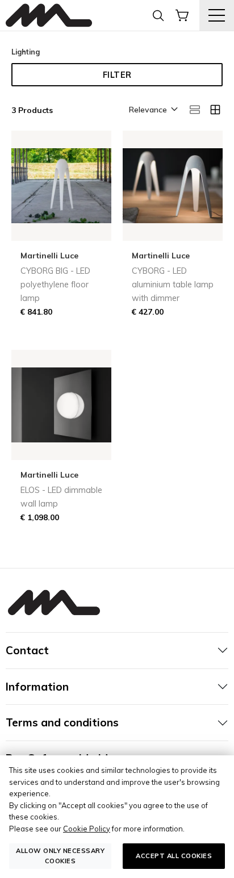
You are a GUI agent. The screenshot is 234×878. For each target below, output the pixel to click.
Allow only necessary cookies (60, 855)
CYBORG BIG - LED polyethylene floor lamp (55, 284)
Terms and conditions (62, 722)
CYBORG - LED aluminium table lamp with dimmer (173, 284)
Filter (117, 75)
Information (37, 686)
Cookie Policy (86, 828)
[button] (152, 110)
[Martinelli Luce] (49, 15)
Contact (27, 650)
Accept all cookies (174, 856)
